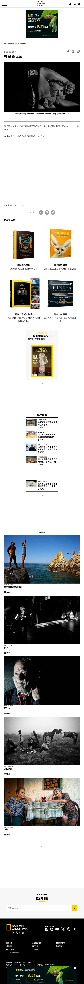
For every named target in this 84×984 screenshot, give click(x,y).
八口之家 (8, 769)
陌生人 (7, 708)
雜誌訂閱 (59, 946)
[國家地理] (40, 5)
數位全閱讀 (10, 949)
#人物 (21, 205)
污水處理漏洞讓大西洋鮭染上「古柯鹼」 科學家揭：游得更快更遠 (48, 461)
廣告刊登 (35, 946)
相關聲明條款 (60, 943)
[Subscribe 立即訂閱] (74, 908)
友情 (6, 829)
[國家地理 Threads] (68, 930)
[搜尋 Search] (75, 4)
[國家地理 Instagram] (51, 929)
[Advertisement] (42, 154)
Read (41, 427)
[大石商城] (79, 4)
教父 (6, 648)
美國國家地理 (36, 943)
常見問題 (9, 946)
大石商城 (35, 949)
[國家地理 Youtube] (57, 929)
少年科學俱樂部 (14, 953)
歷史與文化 (13, 44)
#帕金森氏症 (10, 205)
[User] (70, 4)
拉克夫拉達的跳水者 (13, 587)
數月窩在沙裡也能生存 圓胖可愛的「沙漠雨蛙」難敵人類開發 (48, 486)
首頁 (6, 44)
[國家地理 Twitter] (63, 930)
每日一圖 (22, 44)
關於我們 (9, 943)
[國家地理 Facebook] (46, 929)
